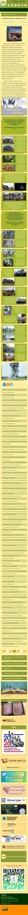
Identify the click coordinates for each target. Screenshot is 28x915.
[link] (14, 14)
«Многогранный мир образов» (10, 434)
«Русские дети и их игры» (9, 470)
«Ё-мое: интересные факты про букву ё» (13, 408)
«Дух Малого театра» (7, 558)
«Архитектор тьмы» (7, 630)
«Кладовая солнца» (7, 599)
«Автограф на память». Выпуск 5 (11, 527)
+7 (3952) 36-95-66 (18, 1)
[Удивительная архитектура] (14, 33)
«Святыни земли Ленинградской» (11, 465)
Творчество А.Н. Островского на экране (13, 553)
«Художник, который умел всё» (10, 592)
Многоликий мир (7, 695)
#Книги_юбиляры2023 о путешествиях (12, 535)
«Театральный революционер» (10, 555)
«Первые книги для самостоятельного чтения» (15, 610)
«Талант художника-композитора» (11, 568)
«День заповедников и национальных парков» (15, 633)
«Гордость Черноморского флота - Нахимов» (14, 405)
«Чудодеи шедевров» (8, 392)
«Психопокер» (6, 459)
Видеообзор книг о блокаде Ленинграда (13, 620)
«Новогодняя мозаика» (8, 395)
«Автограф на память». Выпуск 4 (11, 646)
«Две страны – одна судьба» (9, 566)
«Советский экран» (7, 454)
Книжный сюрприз (7, 563)
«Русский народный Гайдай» (10, 623)
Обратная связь (5, 903)
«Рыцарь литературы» (8, 397)
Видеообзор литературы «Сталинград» (13, 605)
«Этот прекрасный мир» (8, 423)
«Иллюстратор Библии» (8, 498)
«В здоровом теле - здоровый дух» (11, 524)
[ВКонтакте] (4, 384)
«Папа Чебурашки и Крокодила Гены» (12, 641)
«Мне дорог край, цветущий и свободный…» (14, 446)
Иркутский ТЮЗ (6, 532)
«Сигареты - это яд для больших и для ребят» (14, 431)
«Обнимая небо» (6, 607)
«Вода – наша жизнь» (8, 576)
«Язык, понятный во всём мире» (11, 560)
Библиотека (13, 767)
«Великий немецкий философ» (10, 589)
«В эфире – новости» (7, 643)
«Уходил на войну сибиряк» (9, 612)
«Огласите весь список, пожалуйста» (12, 615)
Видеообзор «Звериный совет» (10, 415)
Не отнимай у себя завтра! (9, 410)
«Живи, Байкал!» (6, 444)
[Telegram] (11, 384)
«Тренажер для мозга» (8, 478)
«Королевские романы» (8, 545)
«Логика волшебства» (8, 418)
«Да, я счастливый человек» (9, 501)
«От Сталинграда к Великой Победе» (12, 602)
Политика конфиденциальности (10, 901)
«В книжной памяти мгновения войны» (12, 449)
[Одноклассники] (8, 384)
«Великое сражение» (8, 493)
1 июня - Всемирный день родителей (12, 522)
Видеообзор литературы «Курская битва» (13, 457)
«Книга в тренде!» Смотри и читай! (11, 503)
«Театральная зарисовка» (9, 573)
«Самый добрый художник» (9, 514)
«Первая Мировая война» (9, 467)
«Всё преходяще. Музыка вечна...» (11, 483)
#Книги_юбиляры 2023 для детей (11, 496)
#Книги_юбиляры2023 (8, 584)
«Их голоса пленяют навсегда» (10, 421)
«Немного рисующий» (8, 581)
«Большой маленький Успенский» (11, 638)
